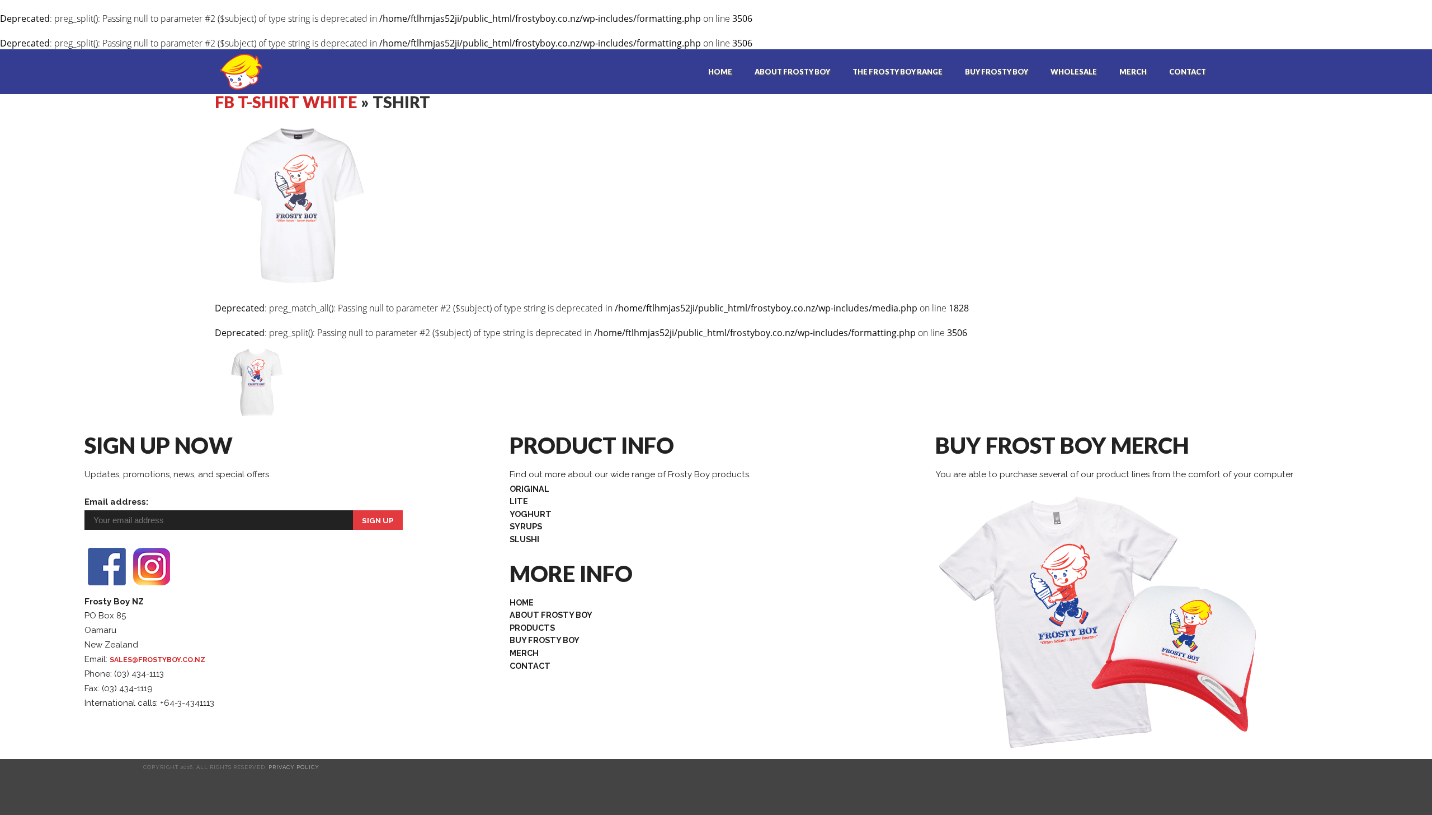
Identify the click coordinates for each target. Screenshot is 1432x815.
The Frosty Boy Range (897, 71)
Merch (1133, 71)
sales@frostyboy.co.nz (157, 660)
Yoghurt (531, 514)
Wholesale (1074, 71)
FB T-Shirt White (286, 101)
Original (529, 488)
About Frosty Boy (792, 71)
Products (532, 627)
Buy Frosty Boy (996, 71)
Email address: (116, 502)
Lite (519, 501)
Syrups (526, 526)
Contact (1187, 71)
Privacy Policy (293, 767)
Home (720, 71)
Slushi (524, 539)
